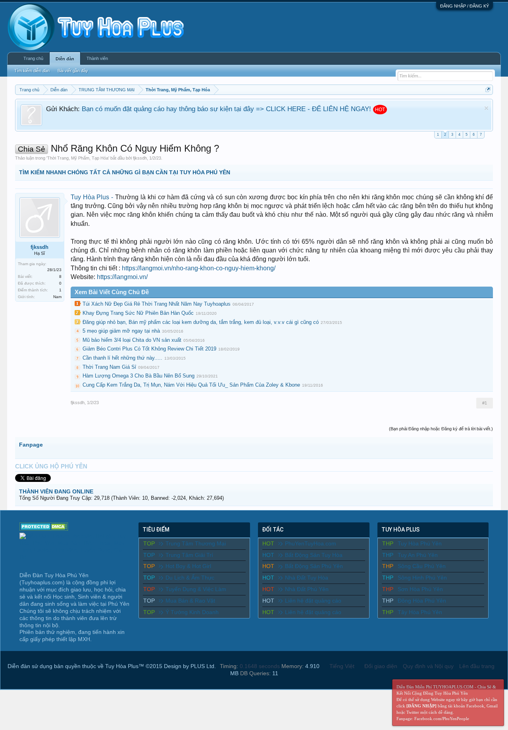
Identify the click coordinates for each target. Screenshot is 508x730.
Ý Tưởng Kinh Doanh (192, 612)
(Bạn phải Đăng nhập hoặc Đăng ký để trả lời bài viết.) (441, 428)
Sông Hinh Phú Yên (422, 577)
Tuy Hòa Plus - (93, 197)
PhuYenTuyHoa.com (310, 543)
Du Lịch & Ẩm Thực (189, 577)
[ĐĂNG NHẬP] (421, 705)
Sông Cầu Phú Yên (422, 566)
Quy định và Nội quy (428, 666)
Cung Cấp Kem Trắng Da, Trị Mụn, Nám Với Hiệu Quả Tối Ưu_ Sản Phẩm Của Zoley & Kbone (191, 385)
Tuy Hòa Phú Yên (420, 543)
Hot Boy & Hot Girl (188, 566)
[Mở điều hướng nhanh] (488, 89)
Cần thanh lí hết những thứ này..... (122, 358)
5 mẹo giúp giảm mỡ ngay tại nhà (121, 331)
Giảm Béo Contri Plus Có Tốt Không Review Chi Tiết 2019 (149, 349)
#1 (484, 403)
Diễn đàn (65, 58)
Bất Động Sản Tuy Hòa (314, 555)
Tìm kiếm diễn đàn (32, 70)
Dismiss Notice (486, 108)
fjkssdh (140, 158)
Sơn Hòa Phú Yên (420, 589)
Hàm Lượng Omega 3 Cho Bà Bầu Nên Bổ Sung (138, 376)
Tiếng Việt (341, 666)
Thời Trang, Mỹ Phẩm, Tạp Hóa (77, 158)
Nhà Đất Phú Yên (307, 589)
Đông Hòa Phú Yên (422, 600)
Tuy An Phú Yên (418, 555)
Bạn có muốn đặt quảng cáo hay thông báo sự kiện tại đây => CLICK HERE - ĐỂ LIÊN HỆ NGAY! (226, 109)
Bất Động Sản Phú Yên (314, 566)
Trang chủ (33, 58)
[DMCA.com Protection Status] (43, 529)
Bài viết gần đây (73, 70)
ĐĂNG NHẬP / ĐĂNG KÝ (464, 6)
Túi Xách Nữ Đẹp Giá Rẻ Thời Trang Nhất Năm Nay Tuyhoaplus (157, 304)
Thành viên (97, 58)
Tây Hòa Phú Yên (420, 612)
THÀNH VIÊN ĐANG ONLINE (56, 491)
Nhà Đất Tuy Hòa (306, 577)
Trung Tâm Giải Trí (189, 555)
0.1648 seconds (260, 666)
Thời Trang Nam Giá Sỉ (109, 367)
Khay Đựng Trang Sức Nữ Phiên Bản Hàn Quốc (138, 313)
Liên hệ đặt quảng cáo (313, 600)
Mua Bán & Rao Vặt (190, 600)
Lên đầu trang (477, 666)
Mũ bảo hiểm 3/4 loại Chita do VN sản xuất (132, 340)
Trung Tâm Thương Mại (195, 543)
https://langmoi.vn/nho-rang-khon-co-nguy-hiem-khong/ (198, 268)
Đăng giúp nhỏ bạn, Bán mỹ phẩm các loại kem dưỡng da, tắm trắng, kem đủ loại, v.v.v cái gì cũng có (201, 322)
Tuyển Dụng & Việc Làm (195, 589)
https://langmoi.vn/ (122, 277)
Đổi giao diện (380, 666)
